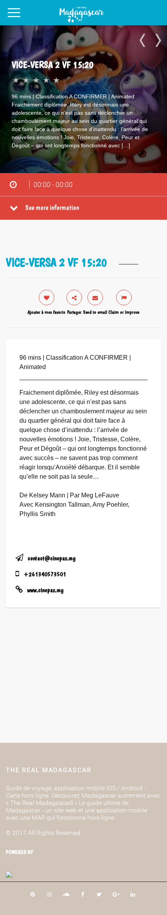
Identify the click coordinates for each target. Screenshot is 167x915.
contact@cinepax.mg (51, 558)
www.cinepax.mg (45, 590)
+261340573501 (45, 574)
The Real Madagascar (49, 770)
